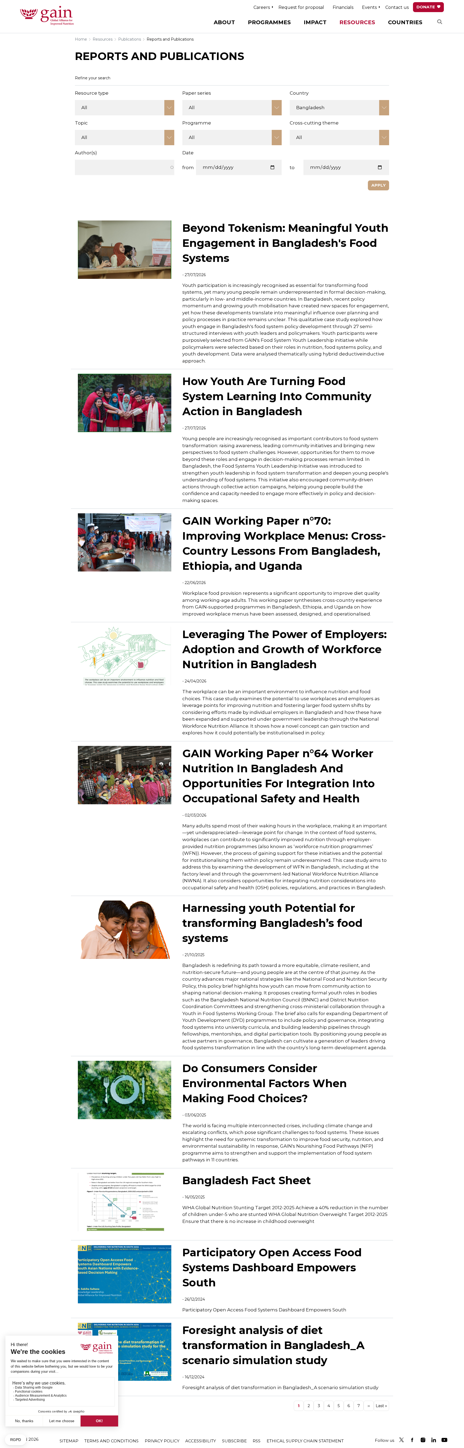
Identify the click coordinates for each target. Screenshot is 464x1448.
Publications (129, 39)
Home (81, 39)
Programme (196, 123)
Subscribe (234, 1440)
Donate (425, 6)
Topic (81, 123)
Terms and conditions (111, 1440)
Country (299, 93)
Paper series (196, 93)
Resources (103, 39)
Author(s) (86, 152)
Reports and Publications (170, 39)
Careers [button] (261, 7)
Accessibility (200, 1440)
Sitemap (69, 1440)
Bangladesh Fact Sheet (246, 1180)
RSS (256, 1440)
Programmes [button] (269, 22)
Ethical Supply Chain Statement (305, 1440)
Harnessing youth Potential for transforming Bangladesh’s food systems (272, 923)
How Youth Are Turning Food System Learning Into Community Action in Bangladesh (276, 396)
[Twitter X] (401, 1440)
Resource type (91, 93)
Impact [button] (315, 22)
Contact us (397, 7)
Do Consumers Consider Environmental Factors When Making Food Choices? (264, 1083)
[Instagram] (423, 1440)
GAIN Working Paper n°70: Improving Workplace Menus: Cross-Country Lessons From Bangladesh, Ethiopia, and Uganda (284, 543)
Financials (343, 7)
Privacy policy (162, 1440)
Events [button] (369, 7)
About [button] (224, 22)
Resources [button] (357, 22)
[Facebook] (412, 1440)
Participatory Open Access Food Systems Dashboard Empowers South (272, 1267)
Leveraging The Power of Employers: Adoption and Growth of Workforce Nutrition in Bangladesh (284, 649)
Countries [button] (405, 22)
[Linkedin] (433, 1440)
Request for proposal (301, 7)
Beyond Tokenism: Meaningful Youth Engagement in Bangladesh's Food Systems (285, 243)
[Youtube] (444, 1440)
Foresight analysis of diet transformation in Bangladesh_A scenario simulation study (273, 1345)
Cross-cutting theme (314, 123)
